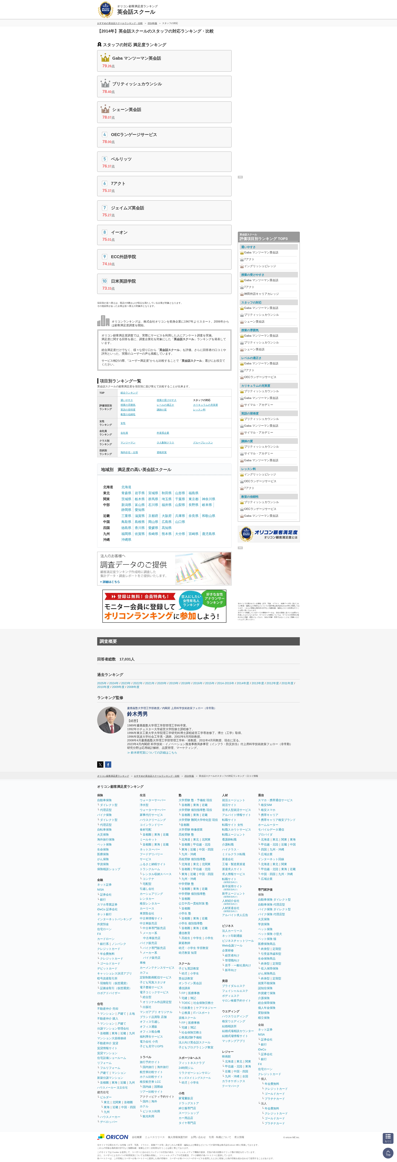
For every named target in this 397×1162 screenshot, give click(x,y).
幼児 (184, 973)
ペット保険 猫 (267, 938)
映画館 (226, 1056)
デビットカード (107, 968)
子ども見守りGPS (151, 1046)
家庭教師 (184, 943)
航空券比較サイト (151, 1072)
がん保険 (103, 859)
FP (183, 993)
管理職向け (232, 960)
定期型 (277, 948)
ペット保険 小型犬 (270, 934)
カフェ (144, 972)
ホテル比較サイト (151, 1076)
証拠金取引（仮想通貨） (116, 988)
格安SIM (266, 805)
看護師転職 (229, 839)
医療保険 (103, 854)
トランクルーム (150, 869)
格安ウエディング (233, 1021)
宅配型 (147, 883)
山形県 (180, 493)
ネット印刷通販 (232, 935)
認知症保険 (265, 988)
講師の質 (162, 409)
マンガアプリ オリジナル (156, 1012)
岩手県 (140, 493)
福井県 (167, 505)
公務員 (186, 1012)
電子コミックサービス (154, 992)
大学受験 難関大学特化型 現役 (198, 819)
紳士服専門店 (187, 1108)
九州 (132, 1033)
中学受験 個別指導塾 (192, 893)
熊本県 (167, 534)
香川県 (140, 528)
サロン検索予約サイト (236, 1000)
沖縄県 (126, 539)
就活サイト (229, 805)
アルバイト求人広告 (235, 915)
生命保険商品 (266, 958)
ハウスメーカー (110, 1117)
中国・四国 (128, 1107)
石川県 (153, 505)
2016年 (198, 683)
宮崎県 (193, 534)
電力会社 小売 (149, 1041)
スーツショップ (189, 1113)
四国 (264, 849)
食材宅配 (145, 829)
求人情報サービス (233, 874)
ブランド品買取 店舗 (153, 1017)
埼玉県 (167, 499)
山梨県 (180, 505)
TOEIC (186, 1002)
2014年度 (243, 683)
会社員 (124, 432)
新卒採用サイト (232, 888)
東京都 (193, 499)
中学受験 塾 (186, 883)
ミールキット (148, 839)
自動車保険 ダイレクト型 (274, 899)
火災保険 (103, 834)
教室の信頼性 (128, 414)
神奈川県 (208, 499)
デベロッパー (108, 1121)
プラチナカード (275, 1098)
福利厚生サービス (151, 1036)
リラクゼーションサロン (194, 1072)
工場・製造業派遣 (233, 864)
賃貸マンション (107, 1053)
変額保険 (264, 1012)
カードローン (106, 938)
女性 (123, 423)
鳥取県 (126, 522)
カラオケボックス (233, 1081)
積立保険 (264, 1017)
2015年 (210, 683)
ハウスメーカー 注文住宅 (112, 1087)
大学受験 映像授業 (191, 829)
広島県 (167, 522)
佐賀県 (140, 534)
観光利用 (148, 1116)
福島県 (193, 493)
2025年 (102, 683)
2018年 (186, 683)
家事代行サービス (151, 814)
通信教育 (184, 933)
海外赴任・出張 (129, 452)
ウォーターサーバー (153, 800)
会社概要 (137, 1137)
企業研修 (228, 950)
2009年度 (118, 687)
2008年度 (133, 687)
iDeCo (262, 1049)
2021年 (150, 683)
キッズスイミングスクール (195, 1077)
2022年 (138, 683)
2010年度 (103, 687)
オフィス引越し (150, 1021)
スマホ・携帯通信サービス (275, 800)
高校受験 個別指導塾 (192, 859)
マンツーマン (128, 442)
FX (99, 934)
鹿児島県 (208, 534)
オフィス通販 (148, 1026)
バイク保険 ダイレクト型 (274, 909)
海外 (154, 1101)
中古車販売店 (148, 923)
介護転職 (228, 844)
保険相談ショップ (108, 869)
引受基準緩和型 (271, 953)
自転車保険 (104, 829)
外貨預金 (103, 924)
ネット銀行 (104, 914)
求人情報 (239, 1137)
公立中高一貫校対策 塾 (193, 903)
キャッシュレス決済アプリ (114, 973)
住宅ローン (104, 929)
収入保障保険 (269, 968)
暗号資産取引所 (107, 978)
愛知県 (140, 510)
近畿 (123, 1033)
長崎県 (153, 534)
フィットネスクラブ (192, 1062)
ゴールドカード (110, 963)
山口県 (180, 522)
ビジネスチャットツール (238, 940)
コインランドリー (151, 824)
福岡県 (126, 534)
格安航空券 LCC (150, 1081)
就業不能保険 (266, 983)
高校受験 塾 (186, 834)
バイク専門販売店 (154, 948)
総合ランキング (129, 392)
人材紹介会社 (230, 902)
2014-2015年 (225, 683)
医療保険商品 (266, 943)
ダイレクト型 (108, 805)
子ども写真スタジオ (153, 982)
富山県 (140, 505)
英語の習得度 (128, 409)
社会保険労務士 (203, 1002)
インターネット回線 (271, 859)
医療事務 (194, 993)
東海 (114, 1033)
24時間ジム (186, 1067)
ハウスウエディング (235, 1016)
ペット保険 (104, 844)
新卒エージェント (233, 895)
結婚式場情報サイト (235, 1036)
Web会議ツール (232, 945)
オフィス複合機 (150, 1031)
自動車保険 (104, 800)
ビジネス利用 (151, 1111)
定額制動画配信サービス (156, 977)
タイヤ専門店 (187, 1123)
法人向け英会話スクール (194, 1042)
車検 (143, 962)
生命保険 (103, 849)
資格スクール (187, 1017)
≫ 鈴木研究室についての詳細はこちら (152, 752)
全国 (245, 1076)
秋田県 (167, 493)
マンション (107, 1013)
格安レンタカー (150, 903)
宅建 (184, 998)
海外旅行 (163, 1067)
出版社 (147, 1007)
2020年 (162, 683)
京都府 (153, 516)
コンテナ (148, 878)
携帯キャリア (269, 814)
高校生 (186, 938)
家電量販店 (186, 1098)
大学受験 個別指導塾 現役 (195, 810)
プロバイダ (265, 834)
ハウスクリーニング (153, 819)
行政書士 (187, 1007)
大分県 (180, 534)
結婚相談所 (229, 1026)
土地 (132, 1013)
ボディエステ (230, 995)
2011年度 (287, 683)
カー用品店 (186, 1118)
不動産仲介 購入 (107, 1018)
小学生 (209, 938)
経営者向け (232, 955)
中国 (293, 844)
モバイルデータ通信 (271, 829)
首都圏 (104, 1033)
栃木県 (140, 499)
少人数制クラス (165, 442)
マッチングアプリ (233, 1041)
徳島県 (126, 528)
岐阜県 (207, 505)
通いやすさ (127, 400)
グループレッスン (203, 442)
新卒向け (231, 970)
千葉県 (180, 499)
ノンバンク (119, 943)
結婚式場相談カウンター (238, 1031)
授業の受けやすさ (167, 400)
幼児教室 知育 (188, 952)
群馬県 (153, 499)
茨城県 (126, 499)
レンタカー (147, 898)
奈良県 (193, 516)
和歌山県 (208, 516)
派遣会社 (228, 859)
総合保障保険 (266, 1002)
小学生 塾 (185, 913)
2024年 (114, 683)
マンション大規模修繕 (111, 1038)
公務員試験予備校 (190, 1037)
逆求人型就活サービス (236, 810)
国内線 (147, 1086)
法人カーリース (232, 930)
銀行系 (104, 943)
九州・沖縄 (189, 854)
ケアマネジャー (206, 1007)
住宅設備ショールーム (111, 1058)
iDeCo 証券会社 (107, 909)
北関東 (116, 1102)
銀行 (103, 899)
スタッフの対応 (251, 302)
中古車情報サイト (151, 918)
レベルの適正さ (165, 404)
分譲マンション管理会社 (113, 1028)
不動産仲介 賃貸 (107, 1043)
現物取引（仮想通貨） (114, 983)
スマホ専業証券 (107, 904)
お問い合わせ (198, 1137)
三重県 (126, 516)
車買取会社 (147, 913)
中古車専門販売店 (154, 928)
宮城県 (153, 493)
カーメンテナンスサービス (157, 967)
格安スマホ (268, 810)
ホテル (144, 1106)
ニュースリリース (155, 1137)
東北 (107, 1102)
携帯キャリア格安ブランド (278, 819)
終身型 (265, 948)
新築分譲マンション (110, 1077)
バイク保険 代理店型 (271, 914)
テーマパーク (230, 1086)
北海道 (126, 487)
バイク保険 (104, 814)
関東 (248, 1061)
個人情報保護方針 (178, 1137)
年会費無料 (107, 953)
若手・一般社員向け (238, 965)
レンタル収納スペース (157, 874)
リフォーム (104, 1062)
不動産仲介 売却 (107, 1008)
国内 (145, 1101)
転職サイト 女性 (232, 824)
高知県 (167, 528)
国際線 (158, 1086)
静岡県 (126, 510)
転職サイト (229, 819)
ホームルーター (268, 824)
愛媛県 (153, 528)
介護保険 (264, 998)
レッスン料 (199, 409)
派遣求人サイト (232, 869)
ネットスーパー (150, 849)
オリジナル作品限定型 (157, 1002)
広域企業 (267, 854)
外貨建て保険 (266, 993)
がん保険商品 (266, 973)
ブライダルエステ (233, 985)
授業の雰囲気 (128, 404)
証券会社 (106, 894)
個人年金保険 (266, 1007)
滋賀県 (140, 516)
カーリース (147, 908)
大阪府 (167, 516)
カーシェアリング (151, 893)
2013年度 (258, 683)
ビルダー (106, 1097)
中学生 (197, 938)
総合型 (147, 997)
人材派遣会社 (230, 909)
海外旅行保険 (106, 839)
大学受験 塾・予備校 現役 (195, 800)
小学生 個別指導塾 (191, 923)
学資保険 (103, 864)
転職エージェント (233, 834)
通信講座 (184, 988)
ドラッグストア (189, 1103)
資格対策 (162, 452)
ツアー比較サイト (151, 1091)
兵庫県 (180, 516)
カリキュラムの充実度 (205, 404)
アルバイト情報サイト (236, 814)
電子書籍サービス (151, 987)
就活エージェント (233, 800)
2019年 (174, 683)
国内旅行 (148, 1067)
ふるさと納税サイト (153, 864)
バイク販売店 (148, 943)
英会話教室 (186, 978)
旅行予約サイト (150, 1062)
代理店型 (106, 810)
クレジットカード (108, 948)
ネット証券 (104, 884)
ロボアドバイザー (108, 993)
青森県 (126, 493)
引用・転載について (220, 1137)
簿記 (193, 998)
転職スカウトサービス (236, 829)
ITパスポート (201, 1012)
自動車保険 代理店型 (271, 904)
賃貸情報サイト (107, 1048)
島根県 (140, 522)
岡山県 (153, 522)
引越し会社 (147, 888)
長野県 (193, 505)
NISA (100, 889)
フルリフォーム (110, 1067)
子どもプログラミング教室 (196, 1047)
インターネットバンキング (114, 919)
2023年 (126, 683)
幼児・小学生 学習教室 (193, 948)
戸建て (121, 1013)
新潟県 (126, 505)
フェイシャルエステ (235, 990)
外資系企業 (163, 432)
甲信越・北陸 (201, 844)
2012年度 (273, 683)
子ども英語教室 (189, 968)
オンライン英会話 (190, 983)
